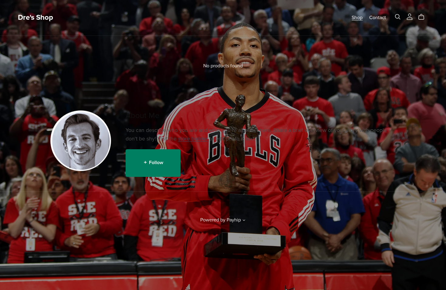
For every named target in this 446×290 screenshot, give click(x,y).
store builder (193, 139)
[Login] (409, 16)
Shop (357, 18)
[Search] (397, 17)
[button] (244, 221)
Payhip (234, 220)
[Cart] (424, 17)
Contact (377, 18)
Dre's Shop (35, 17)
